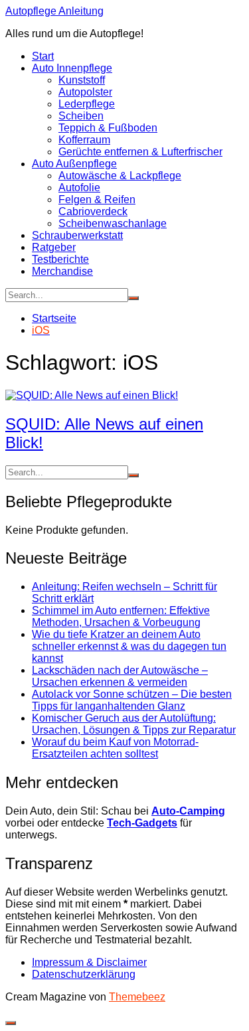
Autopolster (85, 92)
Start (43, 56)
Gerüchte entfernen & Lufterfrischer (140, 151)
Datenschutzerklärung (83, 974)
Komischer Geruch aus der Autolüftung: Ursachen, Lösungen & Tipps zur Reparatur (134, 724)
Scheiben (81, 115)
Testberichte (60, 259)
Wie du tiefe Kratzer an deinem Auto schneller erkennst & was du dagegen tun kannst (129, 646)
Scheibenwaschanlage (112, 223)
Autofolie (79, 187)
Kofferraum (84, 139)
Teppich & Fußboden (107, 127)
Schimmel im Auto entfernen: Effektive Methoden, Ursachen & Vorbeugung (121, 616)
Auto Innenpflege (72, 68)
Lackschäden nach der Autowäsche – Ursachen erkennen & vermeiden (120, 676)
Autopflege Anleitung (54, 11)
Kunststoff (81, 80)
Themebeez (137, 996)
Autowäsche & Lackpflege (119, 175)
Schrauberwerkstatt (77, 235)
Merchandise (62, 271)
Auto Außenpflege (74, 163)
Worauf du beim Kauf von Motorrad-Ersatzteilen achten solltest (115, 747)
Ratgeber (54, 247)
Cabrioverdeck (92, 211)
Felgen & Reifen (96, 199)
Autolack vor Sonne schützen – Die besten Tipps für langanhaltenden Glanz (132, 700)
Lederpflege (86, 104)
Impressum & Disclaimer (89, 962)
